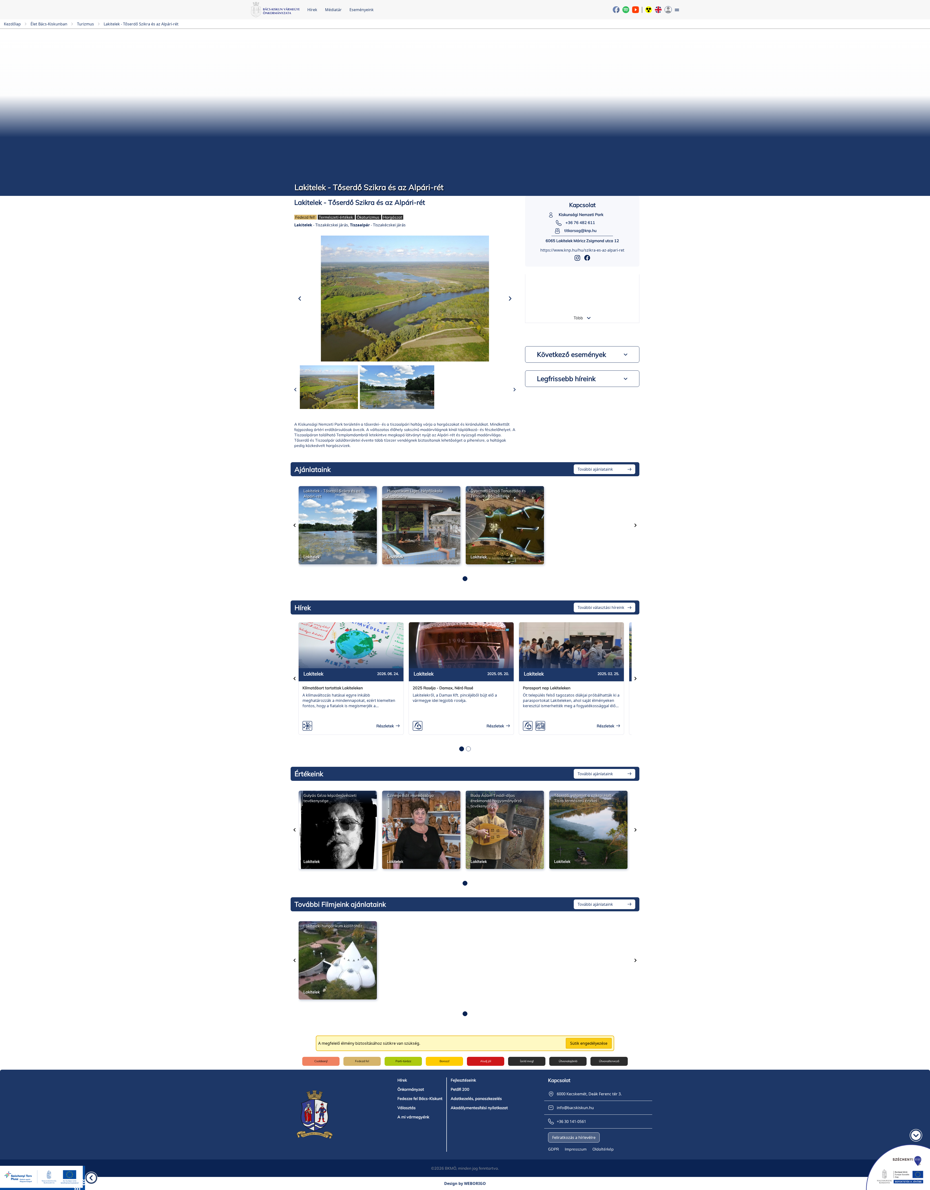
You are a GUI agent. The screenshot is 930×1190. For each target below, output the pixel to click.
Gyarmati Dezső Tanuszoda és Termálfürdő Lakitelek (498, 493)
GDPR (553, 1149)
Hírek (312, 9)
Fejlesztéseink (463, 1080)
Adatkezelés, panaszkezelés (476, 1098)
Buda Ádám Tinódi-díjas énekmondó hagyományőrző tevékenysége (496, 800)
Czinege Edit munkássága (410, 795)
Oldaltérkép (603, 1149)
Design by (465, 1183)
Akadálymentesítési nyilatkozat (479, 1107)
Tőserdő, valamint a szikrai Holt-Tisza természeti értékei (583, 798)
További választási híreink (601, 607)
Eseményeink (361, 9)
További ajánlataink (595, 469)
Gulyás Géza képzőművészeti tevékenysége (329, 798)
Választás (406, 1107)
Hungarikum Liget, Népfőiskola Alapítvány (414, 493)
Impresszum (576, 1149)
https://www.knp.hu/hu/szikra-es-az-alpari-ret (582, 250)
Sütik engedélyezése (588, 1043)
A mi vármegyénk (413, 1116)
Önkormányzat (410, 1089)
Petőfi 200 (460, 1089)
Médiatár (333, 9)
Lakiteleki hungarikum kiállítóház (332, 925)
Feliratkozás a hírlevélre (574, 1137)
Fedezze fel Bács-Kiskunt (419, 1098)
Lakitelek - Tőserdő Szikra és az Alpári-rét (332, 493)
